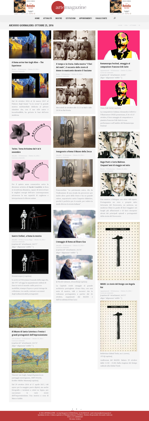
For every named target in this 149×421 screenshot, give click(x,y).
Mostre (14, 69)
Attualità (58, 155)
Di (22, 69)
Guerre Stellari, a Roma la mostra (26, 235)
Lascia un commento (18, 71)
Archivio (78, 419)
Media (58, 74)
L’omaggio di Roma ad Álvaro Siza (71, 241)
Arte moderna (16, 339)
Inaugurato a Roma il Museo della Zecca (74, 151)
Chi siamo (72, 419)
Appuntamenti (104, 70)
